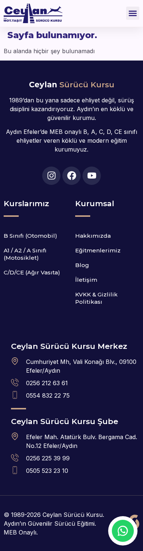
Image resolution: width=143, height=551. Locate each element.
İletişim (86, 279)
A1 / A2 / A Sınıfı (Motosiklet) (25, 254)
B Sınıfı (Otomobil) (30, 235)
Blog (82, 265)
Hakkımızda (93, 235)
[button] (132, 13)
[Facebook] (71, 176)
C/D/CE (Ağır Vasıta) (32, 272)
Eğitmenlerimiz (98, 250)
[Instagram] (51, 176)
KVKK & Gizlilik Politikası (96, 298)
